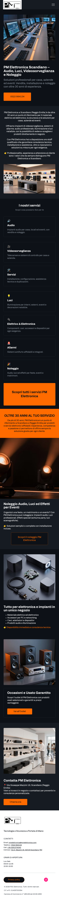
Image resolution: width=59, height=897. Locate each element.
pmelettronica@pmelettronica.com (22, 842)
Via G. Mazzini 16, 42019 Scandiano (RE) (26, 850)
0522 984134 (16, 845)
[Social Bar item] (46, 880)
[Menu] (53, 5)
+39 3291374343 (14, 847)
